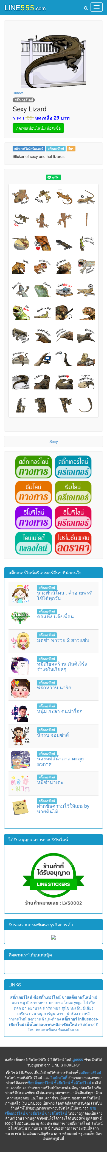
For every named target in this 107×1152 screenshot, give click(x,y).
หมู (22, 1002)
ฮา (24, 1008)
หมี (94, 997)
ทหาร (43, 1002)
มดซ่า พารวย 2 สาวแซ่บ (63, 639)
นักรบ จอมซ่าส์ (53, 734)
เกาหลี (84, 1013)
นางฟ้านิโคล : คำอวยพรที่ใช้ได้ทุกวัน (64, 595)
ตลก (17, 1008)
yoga (78, 1002)
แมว (15, 1002)
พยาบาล (56, 1002)
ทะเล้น (76, 1008)
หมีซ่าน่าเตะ (50, 781)
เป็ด (92, 1002)
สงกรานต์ (36, 1019)
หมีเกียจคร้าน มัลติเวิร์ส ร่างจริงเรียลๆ (62, 666)
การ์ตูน (49, 1013)
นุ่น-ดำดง (53, 1019)
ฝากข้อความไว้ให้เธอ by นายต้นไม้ (63, 808)
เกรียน (22, 1013)
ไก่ (86, 1002)
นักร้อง (72, 1013)
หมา (56, 1008)
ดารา (61, 1013)
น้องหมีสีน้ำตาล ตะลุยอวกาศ (60, 761)
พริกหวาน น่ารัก (54, 687)
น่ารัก (47, 1008)
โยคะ (68, 1002)
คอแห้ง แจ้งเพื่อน (55, 616)
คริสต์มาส (86, 1024)
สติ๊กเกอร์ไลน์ (56, 149)
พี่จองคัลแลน (69, 1029)
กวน (32, 1013)
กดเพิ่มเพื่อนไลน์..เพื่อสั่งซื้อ (38, 128)
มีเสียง (88, 1008)
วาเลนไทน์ (18, 1019)
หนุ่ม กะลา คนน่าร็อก (60, 710)
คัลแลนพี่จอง (46, 1029)
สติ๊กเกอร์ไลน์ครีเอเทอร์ (28, 149)
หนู (40, 1013)
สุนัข (65, 1008)
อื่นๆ (71, 149)
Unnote (18, 92)
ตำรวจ (31, 1002)
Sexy (53, 441)
